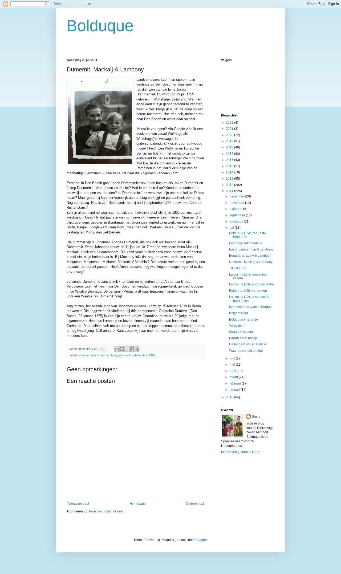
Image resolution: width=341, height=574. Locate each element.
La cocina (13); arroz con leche (251, 284)
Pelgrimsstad (238, 313)
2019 (230, 141)
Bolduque (100, 26)
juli (232, 227)
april (233, 371)
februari (236, 383)
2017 (230, 154)
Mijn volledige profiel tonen (240, 452)
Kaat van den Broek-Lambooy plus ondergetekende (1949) (117, 355)
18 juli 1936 (237, 268)
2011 (230, 191)
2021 (230, 129)
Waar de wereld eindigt (246, 351)
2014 (230, 172)
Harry (256, 416)
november (237, 203)
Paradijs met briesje (243, 338)
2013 (230, 178)
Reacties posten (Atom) (106, 511)
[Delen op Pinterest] (137, 349)
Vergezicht (236, 326)
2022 (230, 122)
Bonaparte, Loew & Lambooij (250, 255)
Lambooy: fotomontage (245, 243)
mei (233, 364)
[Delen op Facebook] (132, 349)
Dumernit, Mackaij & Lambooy (251, 262)
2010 (230, 397)
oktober (235, 209)
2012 (230, 185)
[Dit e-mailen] (117, 349)
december (237, 196)
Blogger (201, 540)
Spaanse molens (241, 332)
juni (233, 358)
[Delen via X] (127, 349)
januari (235, 389)
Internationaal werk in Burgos (250, 307)
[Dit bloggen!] (122, 349)
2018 (230, 147)
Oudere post (195, 504)
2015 (230, 166)
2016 (230, 160)
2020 (230, 135)
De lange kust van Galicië (247, 344)
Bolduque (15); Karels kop (248, 291)
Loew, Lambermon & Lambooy (251, 249)
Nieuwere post (78, 504)
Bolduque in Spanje (243, 319)
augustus (237, 221)
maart (234, 377)
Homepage (137, 504)
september (238, 215)
